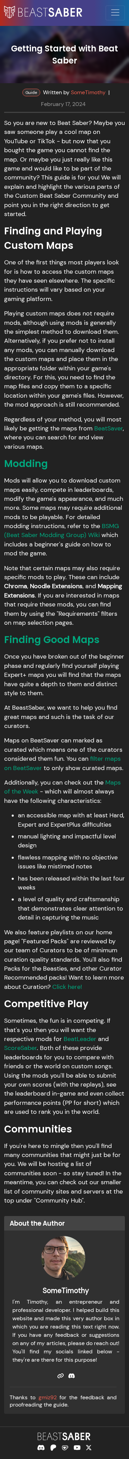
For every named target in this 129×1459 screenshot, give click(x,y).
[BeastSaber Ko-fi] (65, 1448)
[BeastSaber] (64, 1436)
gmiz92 (48, 1397)
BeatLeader (80, 1039)
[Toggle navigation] (115, 13)
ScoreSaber (20, 1048)
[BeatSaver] (60, 1375)
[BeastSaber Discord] (40, 1448)
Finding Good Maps (51, 639)
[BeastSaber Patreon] (53, 1448)
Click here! (67, 987)
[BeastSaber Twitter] (89, 1448)
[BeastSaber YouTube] (77, 1448)
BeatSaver (108, 428)
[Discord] (71, 1375)
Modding (26, 463)
